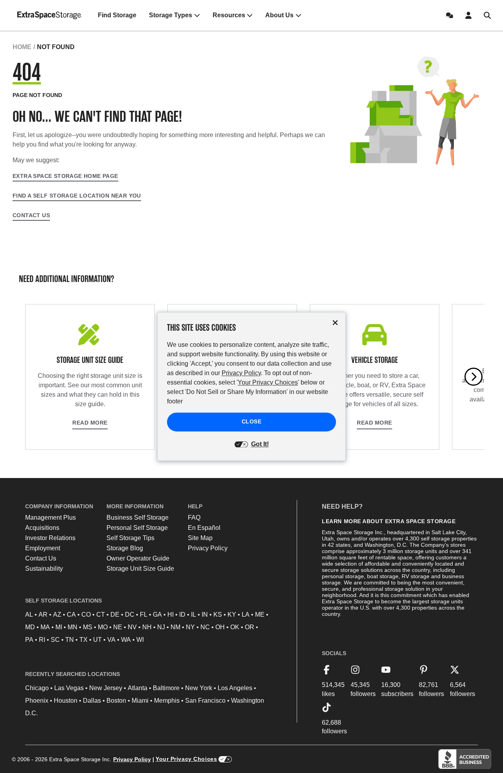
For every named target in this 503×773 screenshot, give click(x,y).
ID (182, 614)
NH (147, 627)
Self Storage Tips (130, 538)
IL (193, 614)
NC (205, 627)
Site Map (200, 538)
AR (43, 614)
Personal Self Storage (137, 527)
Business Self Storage (137, 517)
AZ (57, 614)
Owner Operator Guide (137, 558)
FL (143, 614)
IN (205, 614)
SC (55, 639)
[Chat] (449, 15)
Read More (90, 422)
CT (100, 614)
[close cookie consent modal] (335, 322)
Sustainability (44, 568)
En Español (204, 527)
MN (72, 627)
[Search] (487, 15)
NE (117, 627)
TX (83, 639)
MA (45, 627)
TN (69, 639)
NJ (161, 627)
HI (170, 614)
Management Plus (50, 517)
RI (42, 639)
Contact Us (31, 215)
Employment (42, 548)
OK (234, 627)
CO (86, 614)
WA (126, 639)
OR (249, 627)
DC (129, 614)
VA (111, 639)
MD (30, 627)
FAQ (194, 517)
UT (97, 639)
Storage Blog (124, 548)
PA (29, 639)
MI (58, 627)
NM (175, 627)
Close (252, 422)
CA (71, 614)
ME (259, 614)
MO (103, 627)
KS (217, 614)
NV (132, 627)
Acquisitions (42, 527)
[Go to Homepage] (49, 15)
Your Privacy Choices (186, 759)
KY (232, 614)
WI (140, 639)
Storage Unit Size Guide (140, 568)
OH (220, 627)
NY (190, 627)
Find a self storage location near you (77, 195)
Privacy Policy (208, 548)
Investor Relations (50, 538)
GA (157, 614)
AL (29, 614)
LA (246, 614)
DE (114, 614)
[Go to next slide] (473, 377)
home (22, 47)
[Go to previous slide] (29, 377)
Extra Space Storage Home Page (65, 176)
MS (87, 627)
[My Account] (468, 15)
